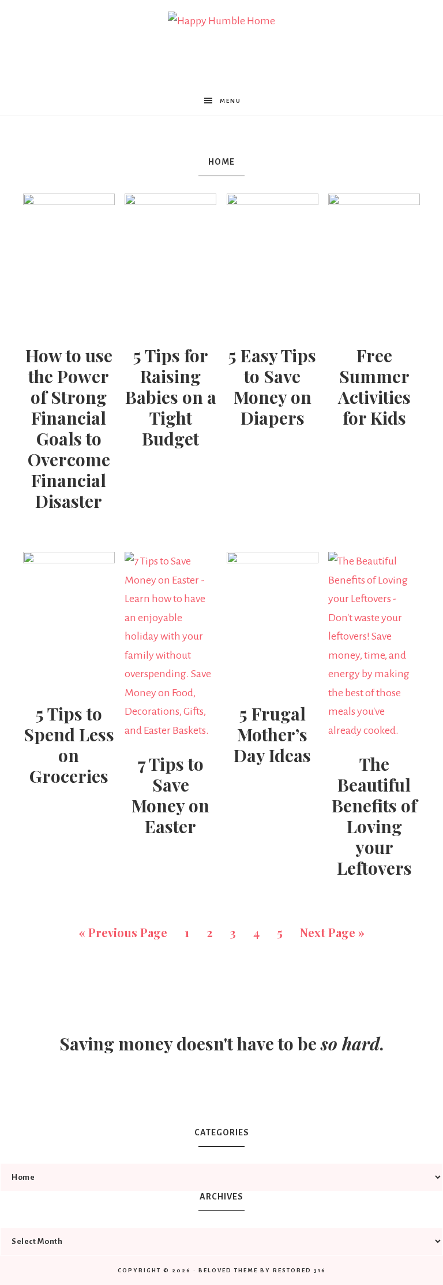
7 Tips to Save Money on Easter (170, 795)
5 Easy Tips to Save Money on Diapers (272, 386)
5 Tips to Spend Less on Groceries (69, 745)
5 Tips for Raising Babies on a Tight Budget (170, 397)
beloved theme (228, 1270)
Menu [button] (230, 101)
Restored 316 (299, 1270)
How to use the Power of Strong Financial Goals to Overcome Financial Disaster (68, 428)
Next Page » (332, 932)
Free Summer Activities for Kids (374, 386)
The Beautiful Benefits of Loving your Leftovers (374, 815)
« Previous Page (122, 932)
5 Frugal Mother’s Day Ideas (272, 734)
